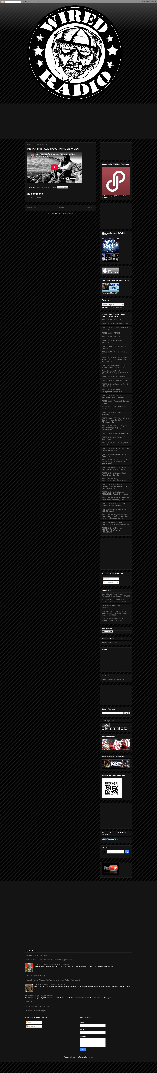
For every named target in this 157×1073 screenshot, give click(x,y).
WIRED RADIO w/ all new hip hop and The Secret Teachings (115, 449)
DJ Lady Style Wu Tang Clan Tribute (38, 1006)
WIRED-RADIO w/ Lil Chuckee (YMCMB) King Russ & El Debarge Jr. (115, 493)
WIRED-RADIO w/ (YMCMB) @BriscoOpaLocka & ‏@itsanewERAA (115, 523)
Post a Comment (35, 198)
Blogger (89, 1057)
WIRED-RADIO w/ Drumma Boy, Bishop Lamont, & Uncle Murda (113, 366)
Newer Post (32, 208)
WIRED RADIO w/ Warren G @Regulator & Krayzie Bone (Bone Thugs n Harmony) (114, 486)
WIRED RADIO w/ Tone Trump (113, 337)
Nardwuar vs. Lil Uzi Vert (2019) (36, 955)
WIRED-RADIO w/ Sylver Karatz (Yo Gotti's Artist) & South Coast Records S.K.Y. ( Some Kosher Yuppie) (115, 517)
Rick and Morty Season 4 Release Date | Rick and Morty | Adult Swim (49, 960)
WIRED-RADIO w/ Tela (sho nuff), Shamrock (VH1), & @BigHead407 (114, 468)
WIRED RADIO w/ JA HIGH (111, 333)
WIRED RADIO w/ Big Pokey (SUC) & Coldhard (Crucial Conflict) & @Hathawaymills (115, 420)
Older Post (90, 208)
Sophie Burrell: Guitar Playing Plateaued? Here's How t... (112, 595)
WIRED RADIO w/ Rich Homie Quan (115, 324)
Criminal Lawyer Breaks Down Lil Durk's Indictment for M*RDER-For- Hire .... (114, 613)
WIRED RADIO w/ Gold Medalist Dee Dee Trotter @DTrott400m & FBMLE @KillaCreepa (115, 462)
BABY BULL (30, 1002)
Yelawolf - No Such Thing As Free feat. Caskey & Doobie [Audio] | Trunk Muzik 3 (53, 980)
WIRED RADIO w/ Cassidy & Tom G (115, 380)
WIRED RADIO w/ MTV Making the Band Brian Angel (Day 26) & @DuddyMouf (114, 428)
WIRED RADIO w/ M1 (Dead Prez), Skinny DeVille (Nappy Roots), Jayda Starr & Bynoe (115, 359)
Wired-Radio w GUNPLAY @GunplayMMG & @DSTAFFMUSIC (115, 372)
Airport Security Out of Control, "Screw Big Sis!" (50, 984)
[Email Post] (54, 187)
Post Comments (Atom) (65, 213)
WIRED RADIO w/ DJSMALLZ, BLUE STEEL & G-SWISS (115, 444)
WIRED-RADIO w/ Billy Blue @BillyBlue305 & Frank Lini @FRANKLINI (112, 530)
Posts (106, 579)
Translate (118, 307)
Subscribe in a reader (109, 642)
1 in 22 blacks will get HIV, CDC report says (39, 996)
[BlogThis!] (61, 187)
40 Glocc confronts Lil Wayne (36, 1011)
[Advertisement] (78, 120)
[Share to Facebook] (65, 187)
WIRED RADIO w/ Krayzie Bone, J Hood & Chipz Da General (114, 504)
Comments (108, 582)
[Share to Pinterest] (67, 187)
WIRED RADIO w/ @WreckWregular (115, 433)
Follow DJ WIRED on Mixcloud (113, 679)
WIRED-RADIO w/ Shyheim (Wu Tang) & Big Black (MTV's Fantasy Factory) (116, 480)
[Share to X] (63, 187)
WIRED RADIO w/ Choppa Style (113, 376)
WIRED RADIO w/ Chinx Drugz (113, 320)
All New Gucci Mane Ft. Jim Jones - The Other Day (51, 964)
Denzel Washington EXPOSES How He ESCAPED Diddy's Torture (116, 601)
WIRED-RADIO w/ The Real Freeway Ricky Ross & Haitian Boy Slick (115, 499)
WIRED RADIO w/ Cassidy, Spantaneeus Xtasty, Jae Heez (113, 396)
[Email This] (58, 187)
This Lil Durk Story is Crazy (111, 605)
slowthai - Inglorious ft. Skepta (36, 975)
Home (61, 208)
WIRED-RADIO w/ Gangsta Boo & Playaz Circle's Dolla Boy (114, 474)
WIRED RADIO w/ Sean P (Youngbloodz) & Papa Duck (112, 391)
